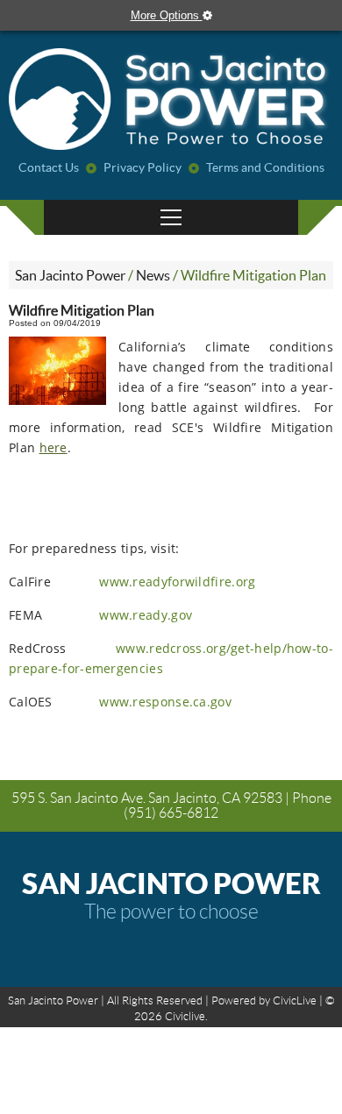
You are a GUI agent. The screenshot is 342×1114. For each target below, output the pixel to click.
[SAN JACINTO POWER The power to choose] (171, 100)
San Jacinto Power (70, 275)
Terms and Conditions (265, 167)
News (153, 275)
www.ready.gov (145, 615)
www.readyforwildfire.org (177, 581)
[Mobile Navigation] (171, 217)
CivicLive (295, 1000)
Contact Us (48, 167)
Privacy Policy (142, 167)
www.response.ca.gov (165, 701)
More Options (167, 15)
